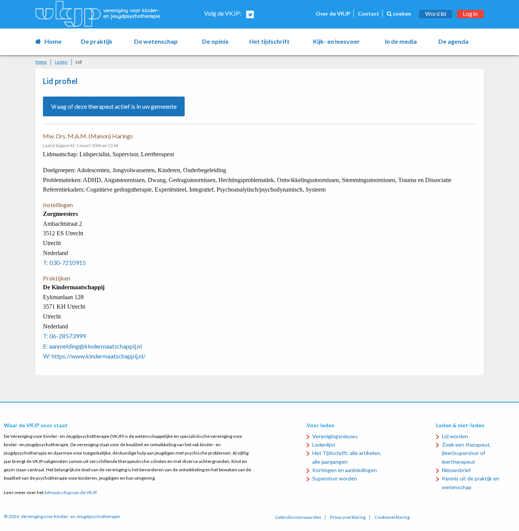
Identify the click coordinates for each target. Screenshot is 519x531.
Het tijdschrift (269, 41)
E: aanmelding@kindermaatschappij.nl (92, 346)
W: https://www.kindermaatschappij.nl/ (94, 356)
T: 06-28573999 (64, 335)
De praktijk (96, 41)
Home (53, 41)
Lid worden (455, 436)
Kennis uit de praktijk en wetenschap (470, 482)
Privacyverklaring (348, 517)
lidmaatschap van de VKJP (70, 492)
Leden (61, 61)
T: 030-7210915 (64, 262)
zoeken (401, 13)
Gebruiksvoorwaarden (298, 517)
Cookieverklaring (392, 517)
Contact (368, 13)
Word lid (435, 14)
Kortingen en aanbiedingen (344, 470)
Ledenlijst (323, 444)
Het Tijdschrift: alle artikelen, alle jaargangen (346, 457)
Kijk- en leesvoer (336, 41)
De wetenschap (156, 41)
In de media (401, 41)
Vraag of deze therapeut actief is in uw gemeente (114, 106)
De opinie (215, 41)
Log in (470, 14)
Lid (79, 61)
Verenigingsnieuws (335, 436)
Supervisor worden (334, 478)
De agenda (453, 41)
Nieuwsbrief (456, 470)
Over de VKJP (333, 13)
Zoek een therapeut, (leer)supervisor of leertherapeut (466, 453)
